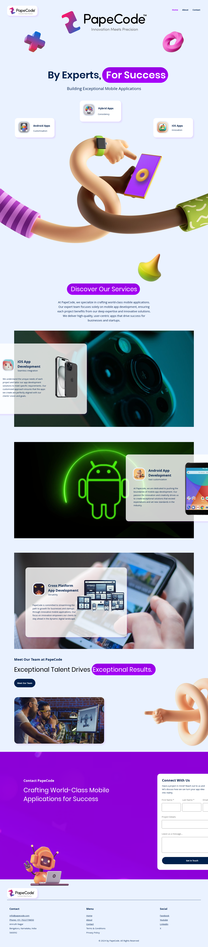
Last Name (187, 800)
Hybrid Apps (105, 108)
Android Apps (41, 126)
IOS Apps (177, 126)
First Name (167, 800)
